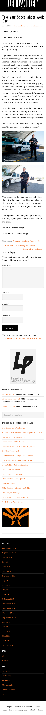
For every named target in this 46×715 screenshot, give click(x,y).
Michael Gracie (8, 483)
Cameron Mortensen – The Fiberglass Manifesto (22, 432)
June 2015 (6, 585)
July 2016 (5, 562)
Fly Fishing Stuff (8, 406)
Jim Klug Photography (11, 451)
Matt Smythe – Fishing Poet (13, 479)
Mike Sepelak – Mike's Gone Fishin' (16, 488)
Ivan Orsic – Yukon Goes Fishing (15, 437)
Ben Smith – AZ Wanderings (13, 428)
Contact (5, 660)
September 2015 (9, 576)
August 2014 (7, 622)
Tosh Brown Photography (12, 502)
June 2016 (6, 567)
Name (5, 292)
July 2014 (6, 627)
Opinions (25, 241)
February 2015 (8, 599)
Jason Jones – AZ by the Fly (13, 442)
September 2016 (9, 553)
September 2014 (9, 617)
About (4, 656)
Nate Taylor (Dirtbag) (11, 493)
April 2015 (6, 594)
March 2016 (7, 571)
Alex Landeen (23, 3)
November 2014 (8, 608)
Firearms (17, 241)
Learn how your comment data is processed (22, 338)
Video (4, 694)
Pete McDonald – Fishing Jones (15, 497)
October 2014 (8, 613)
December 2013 (8, 645)
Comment (6, 265)
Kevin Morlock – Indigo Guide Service (17, 456)
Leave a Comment (34, 26)
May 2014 (6, 636)
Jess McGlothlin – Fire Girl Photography (18, 446)
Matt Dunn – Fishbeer (11, 469)
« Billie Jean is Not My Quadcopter (18, 245)
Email (5, 304)
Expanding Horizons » (33, 249)
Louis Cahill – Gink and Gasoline (15, 465)
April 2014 (6, 641)
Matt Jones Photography (12, 474)
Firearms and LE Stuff (11, 399)
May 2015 (6, 590)
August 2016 (7, 557)
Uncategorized (8, 690)
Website (6, 315)
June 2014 (6, 631)
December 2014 (8, 604)
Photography (35, 241)
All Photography (8, 394)
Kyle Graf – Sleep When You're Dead (17, 460)
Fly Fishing (6, 676)
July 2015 (5, 580)
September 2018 (9, 548)
